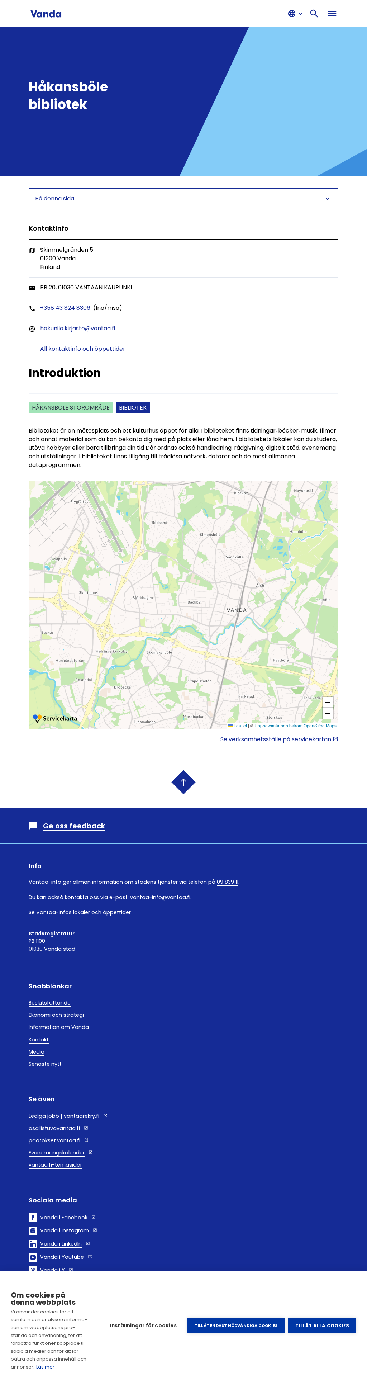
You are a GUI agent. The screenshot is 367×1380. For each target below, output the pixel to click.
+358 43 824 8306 (65, 308)
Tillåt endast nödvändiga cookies (236, 1325)
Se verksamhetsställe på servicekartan (275, 739)
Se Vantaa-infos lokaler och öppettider (80, 912)
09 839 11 (227, 881)
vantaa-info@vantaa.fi (160, 897)
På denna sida (54, 198)
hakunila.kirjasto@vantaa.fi (77, 328)
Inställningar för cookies (143, 1325)
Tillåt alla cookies (322, 1325)
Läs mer (45, 1367)
